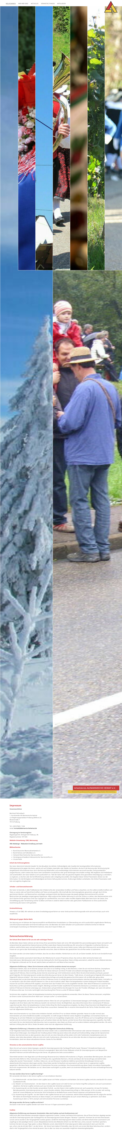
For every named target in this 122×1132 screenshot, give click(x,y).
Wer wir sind (23, 4)
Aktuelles (34, 4)
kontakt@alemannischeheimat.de (25, 828)
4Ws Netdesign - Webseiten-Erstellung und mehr (26, 844)
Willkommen (11, 4)
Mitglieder (61, 4)
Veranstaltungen (48, 4)
